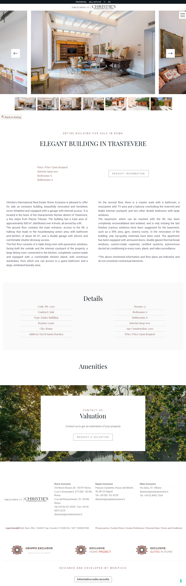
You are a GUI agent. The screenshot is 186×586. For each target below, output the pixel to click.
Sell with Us (95, 2)
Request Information (128, 173)
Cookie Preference (135, 528)
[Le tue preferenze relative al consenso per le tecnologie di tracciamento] (181, 581)
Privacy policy (102, 528)
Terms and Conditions (171, 528)
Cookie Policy (117, 528)
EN (109, 2)
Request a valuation (93, 437)
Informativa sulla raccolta (93, 579)
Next (170, 53)
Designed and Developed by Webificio (93, 568)
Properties (81, 2)
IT (104, 2)
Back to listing (11, 117)
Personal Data (152, 528)
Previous (15, 53)
